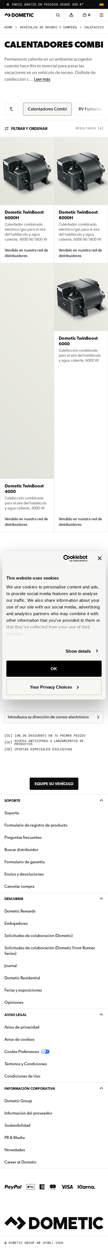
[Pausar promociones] (7, 4)
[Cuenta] (71, 15)
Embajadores (16, 923)
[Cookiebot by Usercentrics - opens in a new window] (65, 558)
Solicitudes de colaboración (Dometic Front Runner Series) (49, 950)
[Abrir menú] (101, 15)
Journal (10, 965)
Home (8, 27)
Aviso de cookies (19, 1039)
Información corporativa (29, 1088)
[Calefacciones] (11, 109)
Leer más (42, 79)
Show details (78, 651)
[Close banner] (100, 558)
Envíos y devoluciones (24, 874)
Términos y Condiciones (25, 1063)
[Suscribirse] (98, 717)
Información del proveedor (28, 1113)
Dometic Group (35, 1100)
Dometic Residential (39, 977)
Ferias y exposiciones (23, 990)
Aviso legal (15, 1015)
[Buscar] (58, 15)
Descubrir (13, 899)
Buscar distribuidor (21, 849)
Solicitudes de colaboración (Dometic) (38, 935)
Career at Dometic (37, 1162)
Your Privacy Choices (51, 686)
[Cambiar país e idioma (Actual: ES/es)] (101, 4)
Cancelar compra (19, 886)
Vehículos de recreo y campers (48, 27)
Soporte (12, 800)
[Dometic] (19, 15)
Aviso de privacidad (21, 1027)
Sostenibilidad (17, 1125)
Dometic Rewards (19, 911)
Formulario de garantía (24, 861)
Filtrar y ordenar (29, 128)
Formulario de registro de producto (36, 825)
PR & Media (32, 1137)
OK (54, 668)
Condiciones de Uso (22, 1076)
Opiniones (13, 1002)
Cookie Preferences (21, 1051)
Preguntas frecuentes (23, 837)
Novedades (32, 1149)
